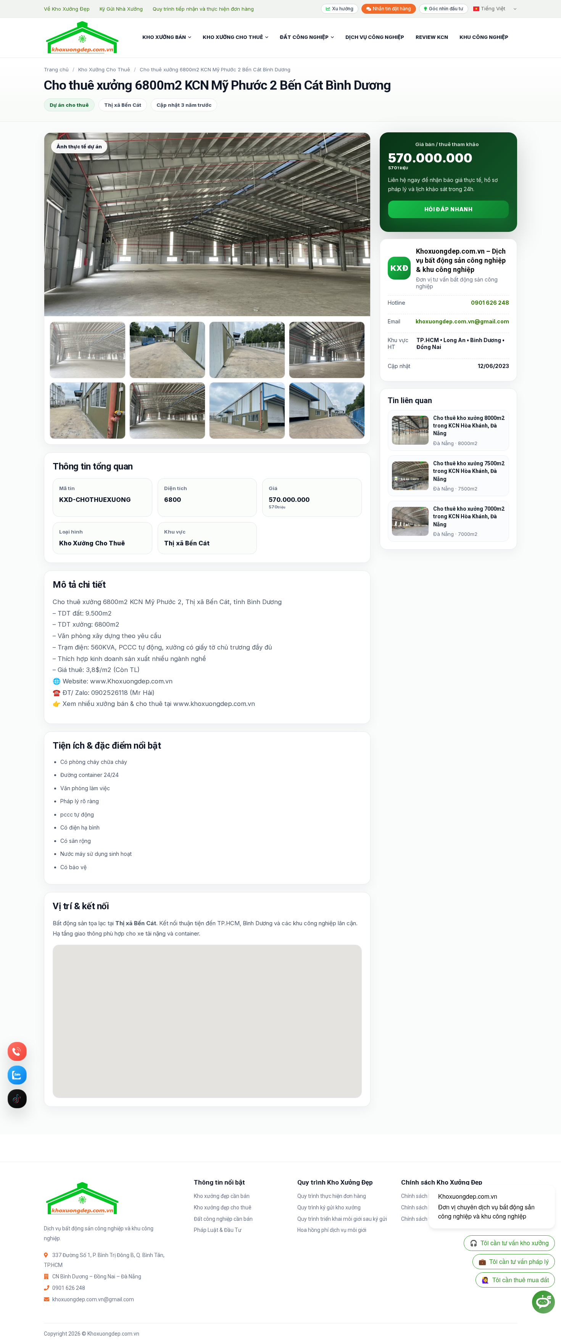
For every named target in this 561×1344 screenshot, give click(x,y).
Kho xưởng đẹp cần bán (222, 1196)
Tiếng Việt (492, 8)
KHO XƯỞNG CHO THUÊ (233, 37)
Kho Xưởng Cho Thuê (104, 69)
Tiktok (17, 1099)
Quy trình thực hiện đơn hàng (331, 1196)
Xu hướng (342, 8)
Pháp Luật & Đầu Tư (218, 1230)
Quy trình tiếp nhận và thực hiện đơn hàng (203, 9)
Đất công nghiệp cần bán (223, 1219)
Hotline (17, 1051)
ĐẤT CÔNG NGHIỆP (304, 37)
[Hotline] (17, 1051)
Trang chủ (56, 69)
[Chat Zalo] (17, 1075)
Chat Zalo (17, 1075)
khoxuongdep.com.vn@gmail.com (462, 321)
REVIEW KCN (432, 37)
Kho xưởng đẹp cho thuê (222, 1207)
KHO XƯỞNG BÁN (164, 37)
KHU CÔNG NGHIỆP (483, 37)
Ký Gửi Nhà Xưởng (121, 9)
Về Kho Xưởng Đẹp (67, 9)
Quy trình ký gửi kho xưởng (329, 1207)
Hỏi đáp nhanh (448, 209)
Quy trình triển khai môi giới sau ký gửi (342, 1219)
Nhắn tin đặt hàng (392, 8)
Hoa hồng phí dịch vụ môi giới (331, 1230)
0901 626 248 (490, 302)
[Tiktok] (17, 1098)
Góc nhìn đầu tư (446, 8)
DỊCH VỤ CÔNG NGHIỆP (374, 37)
